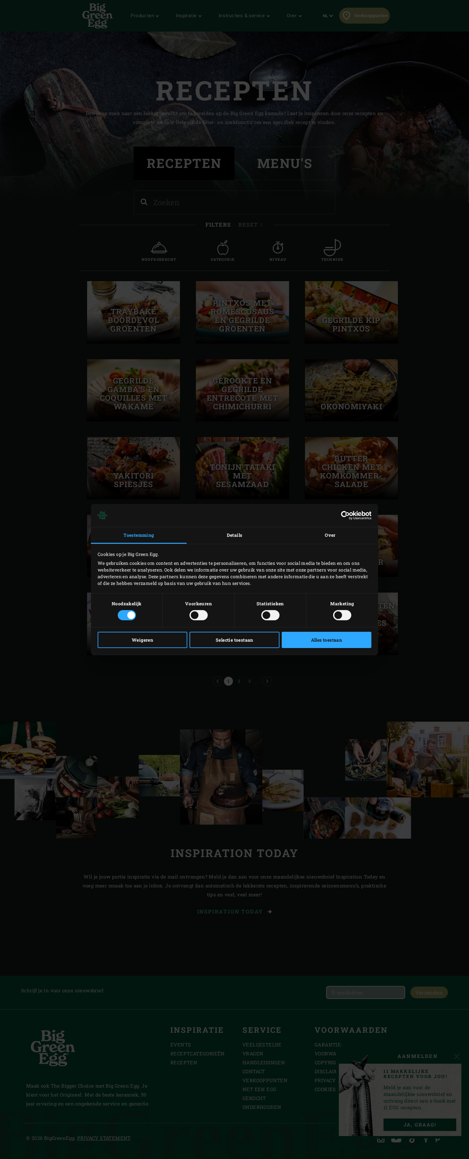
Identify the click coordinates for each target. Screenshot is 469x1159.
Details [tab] (234, 535)
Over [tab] (330, 535)
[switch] (199, 615)
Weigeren (142, 640)
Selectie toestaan (234, 640)
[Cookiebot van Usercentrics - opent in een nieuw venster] (343, 515)
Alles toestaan (326, 640)
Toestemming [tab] (138, 535)
